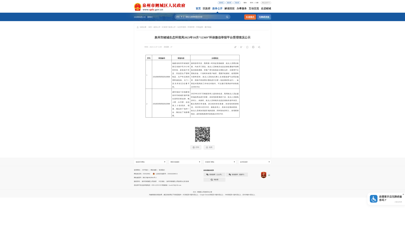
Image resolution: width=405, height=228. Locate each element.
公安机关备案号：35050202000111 (167, 174)
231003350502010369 (161, 104)
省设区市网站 (140, 162)
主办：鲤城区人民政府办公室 (202, 192)
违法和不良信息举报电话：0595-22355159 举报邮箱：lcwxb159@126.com (157, 185)
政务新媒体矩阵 (209, 170)
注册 (256, 2)
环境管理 (191, 27)
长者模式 (250, 17)
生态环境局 (181, 27)
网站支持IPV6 (266, 2)
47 (171, 47)
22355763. (195, 87)
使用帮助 (137, 170)
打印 (197, 147)
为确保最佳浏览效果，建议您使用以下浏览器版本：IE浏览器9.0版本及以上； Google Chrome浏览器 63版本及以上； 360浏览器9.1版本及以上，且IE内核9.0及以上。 (202, 194)
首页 (198, 8)
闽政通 (216, 179)
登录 (251, 2)
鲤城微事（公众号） (216, 174)
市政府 (237, 2)
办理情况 (215, 58)
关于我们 (145, 170)
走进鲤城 (266, 8)
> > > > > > (179, 27)
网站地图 (154, 170)
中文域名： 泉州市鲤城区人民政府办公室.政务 (174, 181)
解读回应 (230, 8)
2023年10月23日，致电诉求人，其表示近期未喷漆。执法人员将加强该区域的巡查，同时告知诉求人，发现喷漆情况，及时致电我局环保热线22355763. (215, 110)
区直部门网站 (209, 162)
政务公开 (217, 8)
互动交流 (254, 8)
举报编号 (161, 58)
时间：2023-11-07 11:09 (153, 47)
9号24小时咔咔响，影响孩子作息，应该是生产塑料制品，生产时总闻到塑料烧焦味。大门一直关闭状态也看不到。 (181, 77)
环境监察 (199, 27)
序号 (149, 58)
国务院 (221, 2)
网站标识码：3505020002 (142, 174)
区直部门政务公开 (169, 27)
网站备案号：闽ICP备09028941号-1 (145, 177)
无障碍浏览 (264, 17)
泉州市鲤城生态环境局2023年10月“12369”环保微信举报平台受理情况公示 (202, 37)
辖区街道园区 (175, 162)
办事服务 (242, 8)
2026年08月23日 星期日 (143, 17)
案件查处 (208, 27)
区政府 (206, 8)
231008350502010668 (161, 77)
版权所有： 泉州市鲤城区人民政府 (145, 181)
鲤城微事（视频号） (238, 174)
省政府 (229, 2)
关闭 (210, 147)
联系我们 (162, 170)
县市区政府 (244, 162)
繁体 (245, 2)
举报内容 (181, 58)
